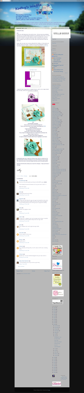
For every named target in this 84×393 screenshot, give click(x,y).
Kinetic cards (54, 166)
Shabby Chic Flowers (56, 98)
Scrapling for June (57, 337)
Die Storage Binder (55, 87)
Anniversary (54, 189)
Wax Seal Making (55, 137)
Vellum (53, 237)
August (56, 332)
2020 (55, 317)
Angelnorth (21, 198)
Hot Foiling (54, 133)
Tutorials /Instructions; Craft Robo (58, 169)
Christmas (54, 128)
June (56, 335)
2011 (54, 364)
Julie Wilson (21, 232)
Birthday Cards (55, 157)
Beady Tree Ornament (56, 85)
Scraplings (54, 176)
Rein (54, 68)
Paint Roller (54, 224)
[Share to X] (34, 176)
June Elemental (57, 346)
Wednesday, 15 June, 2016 (24, 188)
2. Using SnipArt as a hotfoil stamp (58, 78)
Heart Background (55, 208)
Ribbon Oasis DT (55, 140)
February (56, 353)
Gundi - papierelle (56, 60)
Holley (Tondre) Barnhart (23, 261)
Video (53, 178)
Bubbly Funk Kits (55, 111)
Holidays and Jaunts (56, 123)
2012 (54, 362)
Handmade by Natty (57, 61)
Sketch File (54, 136)
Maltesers (54, 211)
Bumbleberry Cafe (55, 162)
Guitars (53, 205)
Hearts (53, 210)
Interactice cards (55, 165)
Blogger (49, 390)
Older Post (47, 271)
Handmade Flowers (56, 173)
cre (52, 238)
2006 (55, 372)
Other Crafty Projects (56, 184)
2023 (55, 312)
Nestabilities (54, 182)
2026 (55, 308)
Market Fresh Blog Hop (56, 181)
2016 (54, 324)
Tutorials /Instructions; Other (57, 144)
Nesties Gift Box (55, 93)
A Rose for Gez (57, 343)
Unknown (21, 246)
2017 (54, 322)
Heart (53, 207)
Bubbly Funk (54, 192)
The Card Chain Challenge (58, 71)
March (56, 352)
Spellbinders (54, 117)
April (55, 350)
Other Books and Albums (57, 114)
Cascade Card (54, 198)
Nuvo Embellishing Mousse (57, 221)
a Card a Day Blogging (56, 121)
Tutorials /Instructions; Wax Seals (58, 170)
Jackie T (20, 217)
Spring (53, 185)
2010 (54, 365)
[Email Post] (30, 176)
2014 (54, 359)
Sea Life (55, 345)
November (57, 327)
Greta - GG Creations (57, 58)
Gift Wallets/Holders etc (56, 150)
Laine (20, 224)
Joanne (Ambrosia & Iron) (58, 69)
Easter (53, 201)
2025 (55, 309)
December (57, 325)
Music (53, 217)
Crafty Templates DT (56, 113)
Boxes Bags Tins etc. (56, 120)
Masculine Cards (55, 212)
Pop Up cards (54, 226)
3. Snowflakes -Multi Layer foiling (58, 80)
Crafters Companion (56, 141)
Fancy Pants (54, 202)
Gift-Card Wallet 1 (55, 88)
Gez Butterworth (22, 180)
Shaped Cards (54, 168)
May (55, 348)
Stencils (53, 186)
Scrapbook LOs (55, 175)
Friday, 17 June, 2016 (23, 264)
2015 (54, 357)
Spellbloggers (54, 127)
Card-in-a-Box (54, 197)
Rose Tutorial (54, 97)
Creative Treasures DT (56, 115)
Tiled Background (55, 233)
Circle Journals (55, 131)
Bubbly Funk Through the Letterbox (58, 195)
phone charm (54, 241)
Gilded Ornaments (55, 204)
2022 (55, 314)
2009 (55, 367)
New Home (54, 218)
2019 (54, 319)
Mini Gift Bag (54, 91)
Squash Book (54, 100)
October (56, 329)
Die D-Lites (54, 199)
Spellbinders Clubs (55, 124)
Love (53, 179)
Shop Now (54, 43)
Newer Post (20, 271)
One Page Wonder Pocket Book (58, 94)
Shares (53, 147)
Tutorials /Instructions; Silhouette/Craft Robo (59, 235)
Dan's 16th (56, 340)
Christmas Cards (55, 156)
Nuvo (53, 220)
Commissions (54, 118)
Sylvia (20, 207)
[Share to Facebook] (35, 176)
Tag (53, 188)
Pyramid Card (54, 227)
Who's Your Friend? (58, 342)
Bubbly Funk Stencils (56, 194)
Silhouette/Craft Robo (56, 228)
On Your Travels (57, 338)
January (56, 355)
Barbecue (54, 191)
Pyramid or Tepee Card (56, 95)
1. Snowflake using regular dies (58, 77)
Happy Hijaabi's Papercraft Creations (58, 66)
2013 (54, 360)
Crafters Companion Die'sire (57, 149)
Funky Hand (54, 110)
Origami (53, 223)
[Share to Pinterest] (36, 176)
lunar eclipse (54, 240)
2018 (54, 321)
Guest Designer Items (56, 152)
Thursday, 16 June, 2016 (23, 257)
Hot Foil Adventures (55, 153)
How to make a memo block (57, 90)
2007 (54, 370)
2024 (55, 311)
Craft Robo (54, 108)
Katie (20, 192)
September (57, 330)
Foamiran (54, 163)
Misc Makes (54, 134)
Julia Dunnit (55, 63)
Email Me (54, 50)
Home (33, 271)
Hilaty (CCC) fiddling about (58, 54)
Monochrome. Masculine (56, 215)
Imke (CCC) (55, 56)
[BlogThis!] (33, 176)
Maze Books (54, 139)
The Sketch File (45, 45)
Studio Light (54, 231)
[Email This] (32, 176)
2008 (55, 369)
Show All (66, 72)
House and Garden (55, 126)
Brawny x (21, 239)
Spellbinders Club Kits (56, 143)
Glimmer (53, 146)
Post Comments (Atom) (26, 273)
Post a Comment (21, 266)
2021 (54, 316)
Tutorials (53, 155)
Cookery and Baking (56, 172)
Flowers (53, 130)
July (55, 334)
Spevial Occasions (55, 230)
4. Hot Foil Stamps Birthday (57, 81)
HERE (44, 126)
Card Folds (54, 160)
